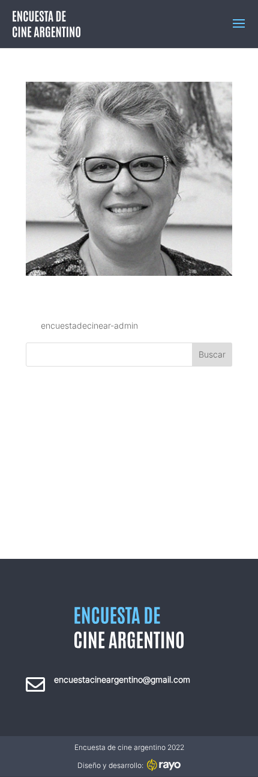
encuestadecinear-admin (89, 325)
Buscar (212, 354)
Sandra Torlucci (116, 295)
